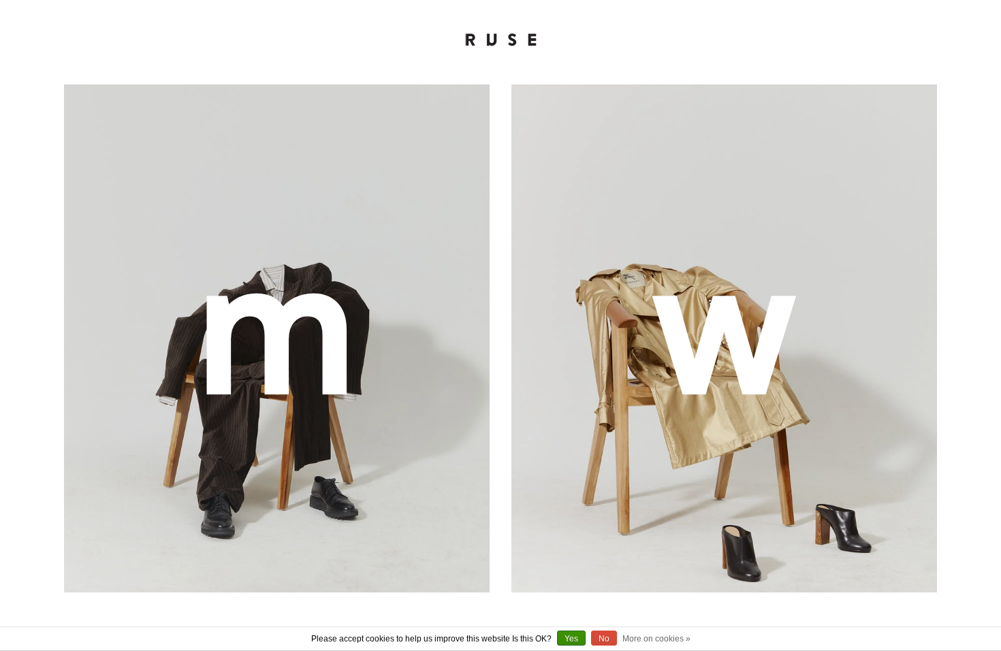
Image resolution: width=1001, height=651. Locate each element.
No (604, 639)
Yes (571, 639)
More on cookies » (656, 639)
